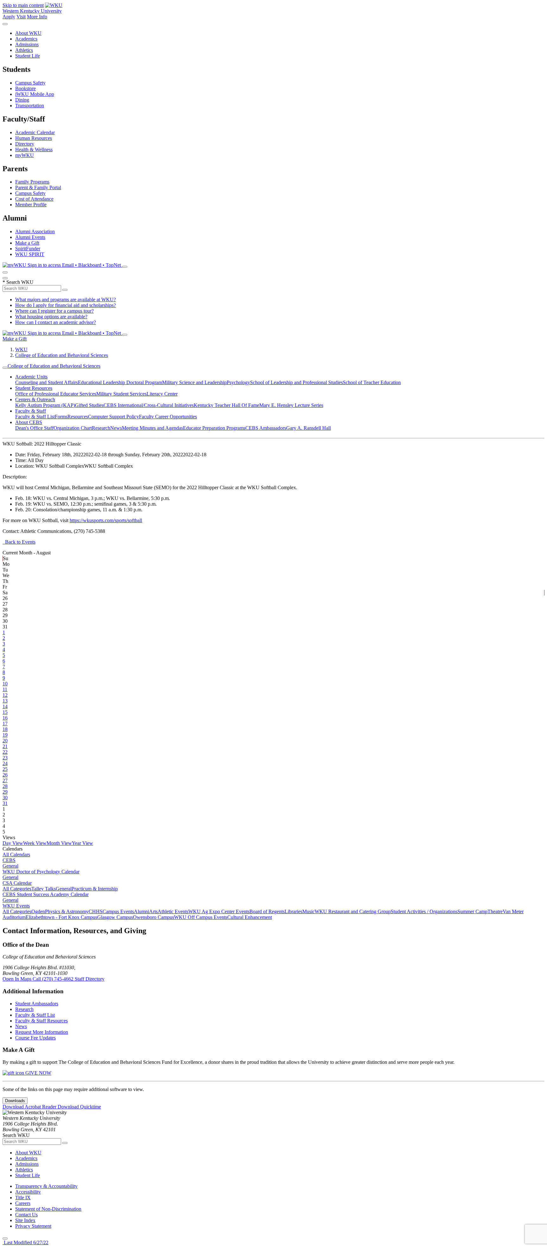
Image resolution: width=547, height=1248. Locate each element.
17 (5, 723)
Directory (24, 144)
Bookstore (25, 88)
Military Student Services (121, 393)
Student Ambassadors (36, 1003)
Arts (153, 911)
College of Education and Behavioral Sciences (61, 355)
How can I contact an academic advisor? (55, 322)
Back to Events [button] (19, 542)
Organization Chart (72, 428)
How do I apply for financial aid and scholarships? (65, 305)
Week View (35, 843)
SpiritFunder (27, 248)
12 (5, 695)
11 (5, 689)
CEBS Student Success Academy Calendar (46, 894)
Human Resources (33, 138)
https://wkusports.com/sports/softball (106, 520)
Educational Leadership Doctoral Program (120, 382)
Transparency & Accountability (46, 1186)
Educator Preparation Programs (214, 428)
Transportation (29, 105)
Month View (59, 843)
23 (5, 757)
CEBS (9, 860)
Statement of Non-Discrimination (48, 1209)
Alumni (141, 911)
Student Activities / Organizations (424, 911)
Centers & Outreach (35, 399)
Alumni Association (35, 231)
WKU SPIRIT (29, 254)
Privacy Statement (33, 1226)
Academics (26, 38)
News (116, 428)
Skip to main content (23, 5)
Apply (9, 16)
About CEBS (28, 422)
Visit (21, 16)
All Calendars (16, 854)
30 (5, 797)
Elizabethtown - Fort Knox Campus (61, 917)
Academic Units (31, 376)
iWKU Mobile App (34, 94)
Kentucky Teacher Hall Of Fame (226, 405)
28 (5, 786)
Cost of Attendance (34, 199)
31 (5, 803)
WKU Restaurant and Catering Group (353, 911)
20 (5, 740)
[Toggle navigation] (5, 368)
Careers (22, 1203)
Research (101, 428)
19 (5, 735)
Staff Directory (89, 979)
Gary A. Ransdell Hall (308, 428)
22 (5, 752)
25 (5, 769)
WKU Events (16, 905)
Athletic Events (173, 911)
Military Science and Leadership (194, 382)
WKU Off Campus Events (200, 917)
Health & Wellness (34, 149)
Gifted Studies (89, 405)
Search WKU (18, 282)
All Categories (17, 888)
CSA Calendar (17, 883)
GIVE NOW (37, 1073)
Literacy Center (162, 393)
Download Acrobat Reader (30, 1106)
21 (5, 746)
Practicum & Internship (95, 888)
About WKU (28, 33)
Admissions (27, 44)
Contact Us (26, 1214)
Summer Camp (472, 911)
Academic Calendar (35, 132)
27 (5, 780)
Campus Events (118, 911)
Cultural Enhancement (249, 917)
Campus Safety (30, 82)
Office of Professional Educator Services (55, 393)
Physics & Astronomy (67, 911)
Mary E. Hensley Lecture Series (291, 405)
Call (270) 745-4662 (54, 979)
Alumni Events (30, 237)
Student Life (27, 56)
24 (5, 763)
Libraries (293, 911)
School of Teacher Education (372, 382)
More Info (37, 16)
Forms (61, 416)
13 (5, 700)
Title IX (23, 1197)
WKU (21, 349)
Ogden (38, 911)
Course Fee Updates (35, 1037)
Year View (82, 843)
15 (5, 712)
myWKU (24, 155)
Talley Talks (43, 888)
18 (5, 729)
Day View (13, 843)
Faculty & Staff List (35, 416)
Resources (77, 416)
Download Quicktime (79, 1106)
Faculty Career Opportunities (168, 416)
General (10, 866)
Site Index (25, 1220)
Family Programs (32, 181)
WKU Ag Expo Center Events (218, 911)
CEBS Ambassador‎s (265, 428)
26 (5, 774)
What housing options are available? (51, 316)
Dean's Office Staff (34, 428)
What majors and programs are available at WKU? (65, 299)
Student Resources (33, 388)
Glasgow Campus (115, 917)
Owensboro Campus (153, 917)
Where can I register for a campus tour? (54, 311)
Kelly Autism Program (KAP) (45, 405)
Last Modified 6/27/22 (25, 1242)
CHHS (96, 911)
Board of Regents (267, 911)
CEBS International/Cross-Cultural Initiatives (149, 405)
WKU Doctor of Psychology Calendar (41, 871)
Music (308, 911)
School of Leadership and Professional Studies (296, 382)
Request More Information (41, 1032)
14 (5, 706)
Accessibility (28, 1192)
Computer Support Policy (113, 416)
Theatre (495, 911)
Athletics (24, 50)
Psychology (238, 382)
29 (5, 792)
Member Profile (31, 204)
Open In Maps (18, 979)
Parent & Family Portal (38, 187)
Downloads (15, 1100)
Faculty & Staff (30, 411)
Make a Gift (27, 243)
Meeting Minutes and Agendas (152, 428)
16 (5, 718)
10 (5, 683)
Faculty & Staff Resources (41, 1020)
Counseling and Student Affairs (46, 382)
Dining (22, 100)
